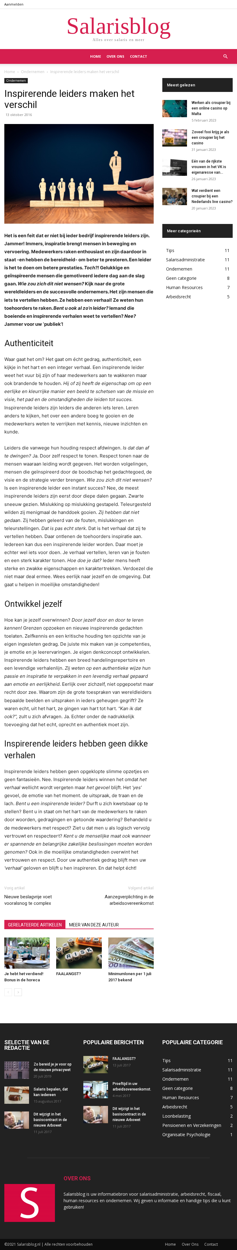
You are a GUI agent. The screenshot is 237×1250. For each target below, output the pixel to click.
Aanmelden (13, 4)
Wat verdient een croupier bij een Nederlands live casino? (212, 196)
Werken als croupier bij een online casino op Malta (211, 108)
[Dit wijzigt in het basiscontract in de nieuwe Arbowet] (16, 1120)
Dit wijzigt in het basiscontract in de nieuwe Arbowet (50, 1120)
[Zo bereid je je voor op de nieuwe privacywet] (16, 1070)
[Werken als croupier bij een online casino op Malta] (174, 108)
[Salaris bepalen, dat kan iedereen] (16, 1095)
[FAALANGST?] (79, 953)
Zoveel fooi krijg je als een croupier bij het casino (210, 137)
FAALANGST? (68, 973)
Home (95, 56)
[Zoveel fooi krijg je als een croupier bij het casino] (174, 138)
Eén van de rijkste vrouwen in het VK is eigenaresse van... (209, 167)
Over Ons (115, 56)
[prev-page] (8, 992)
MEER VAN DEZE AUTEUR (94, 924)
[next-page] (18, 992)
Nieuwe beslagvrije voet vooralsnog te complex (28, 900)
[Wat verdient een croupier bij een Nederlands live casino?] (174, 196)
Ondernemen (32, 71)
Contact (138, 56)
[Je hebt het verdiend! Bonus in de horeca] (27, 953)
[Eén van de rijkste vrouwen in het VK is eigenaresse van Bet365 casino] (174, 167)
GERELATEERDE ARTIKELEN (35, 924)
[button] (225, 57)
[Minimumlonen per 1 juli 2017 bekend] (131, 953)
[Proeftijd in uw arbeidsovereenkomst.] (95, 1089)
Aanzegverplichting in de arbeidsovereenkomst (129, 900)
